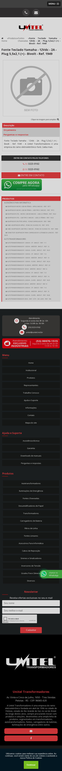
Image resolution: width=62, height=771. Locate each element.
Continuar (31, 765)
